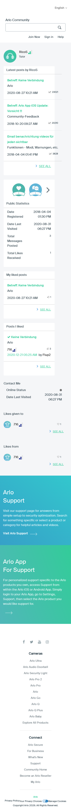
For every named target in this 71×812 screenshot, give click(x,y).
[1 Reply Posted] (35, 189)
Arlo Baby (35, 716)
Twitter (31, 642)
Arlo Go (35, 698)
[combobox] (35, 27)
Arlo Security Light (35, 673)
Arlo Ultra (36, 661)
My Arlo (5, 2)
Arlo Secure (35, 745)
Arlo (10, 86)
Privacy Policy (12, 801)
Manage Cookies (57, 801)
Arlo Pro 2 (35, 679)
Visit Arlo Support (15, 533)
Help (61, 37)
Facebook (23, 642)
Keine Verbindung (23, 337)
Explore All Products (35, 722)
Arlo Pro (35, 685)
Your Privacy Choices (30, 801)
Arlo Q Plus (35, 710)
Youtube (39, 642)
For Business (35, 751)
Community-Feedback (23, 116)
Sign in (48, 37)
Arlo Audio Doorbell (35, 667)
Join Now (34, 37)
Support (35, 763)
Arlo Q (35, 704)
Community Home (35, 769)
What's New (35, 757)
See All (45, 166)
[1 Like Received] (18, 189)
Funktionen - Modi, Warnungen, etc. (32, 147)
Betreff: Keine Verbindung (25, 80)
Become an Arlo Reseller (35, 776)
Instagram (47, 642)
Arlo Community (17, 20)
